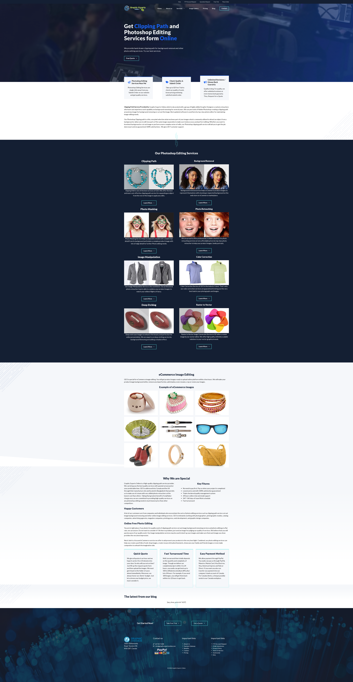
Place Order (225, 2)
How (179, 2)
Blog (213, 8)
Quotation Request (205, 2)
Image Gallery (194, 8)
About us (169, 8)
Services (179, 8)
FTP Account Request (190, 2)
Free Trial (216, 2)
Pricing (205, 8)
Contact (224, 8)
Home (159, 8)
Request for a (213, 96)
